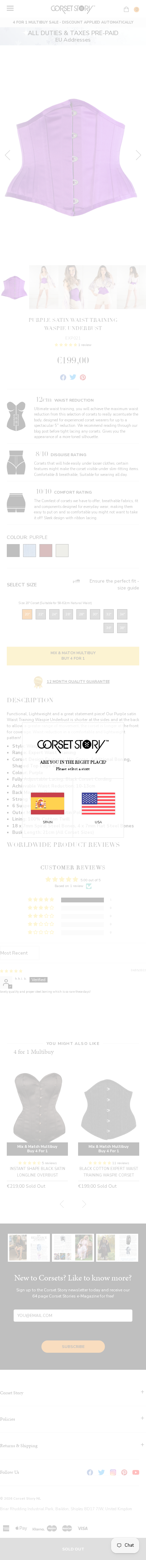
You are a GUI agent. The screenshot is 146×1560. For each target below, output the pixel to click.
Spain (48, 822)
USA (98, 822)
